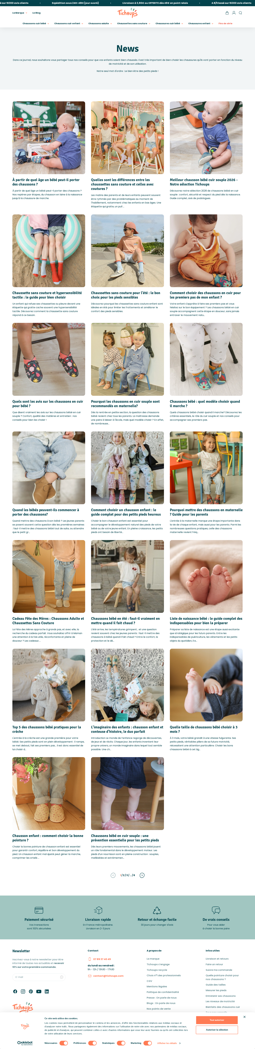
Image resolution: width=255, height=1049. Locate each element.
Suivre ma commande (219, 970)
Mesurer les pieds (216, 990)
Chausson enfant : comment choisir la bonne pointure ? (47, 837)
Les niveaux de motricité (220, 1001)
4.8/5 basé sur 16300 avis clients (202, 3)
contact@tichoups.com (108, 976)
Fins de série (225, 23)
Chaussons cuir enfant (67, 23)
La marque (153, 958)
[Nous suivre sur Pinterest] (31, 991)
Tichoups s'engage (158, 964)
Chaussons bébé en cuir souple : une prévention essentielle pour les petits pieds (125, 837)
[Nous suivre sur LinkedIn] (47, 991)
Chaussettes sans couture (132, 23)
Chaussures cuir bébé (168, 23)
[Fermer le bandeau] (244, 1017)
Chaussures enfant (199, 23)
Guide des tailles (216, 984)
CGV (149, 981)
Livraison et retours (217, 958)
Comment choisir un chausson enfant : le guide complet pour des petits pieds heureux (126, 512)
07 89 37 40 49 (102, 959)
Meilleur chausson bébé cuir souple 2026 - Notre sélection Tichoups (204, 182)
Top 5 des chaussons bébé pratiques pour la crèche (46, 729)
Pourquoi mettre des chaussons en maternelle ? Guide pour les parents (206, 512)
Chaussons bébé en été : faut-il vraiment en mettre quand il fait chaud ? (125, 620)
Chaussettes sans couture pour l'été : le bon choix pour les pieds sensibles (125, 295)
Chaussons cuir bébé (34, 23)
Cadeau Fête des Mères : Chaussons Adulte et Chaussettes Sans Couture (48, 620)
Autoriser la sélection (217, 1029)
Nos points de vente (159, 1008)
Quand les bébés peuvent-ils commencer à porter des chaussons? (45, 512)
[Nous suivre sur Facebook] (15, 991)
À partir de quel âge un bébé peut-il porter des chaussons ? (46, 182)
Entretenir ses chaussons (221, 996)
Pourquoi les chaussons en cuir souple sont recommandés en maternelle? (125, 403)
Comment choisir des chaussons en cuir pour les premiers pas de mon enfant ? (205, 295)
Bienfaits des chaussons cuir (223, 1007)
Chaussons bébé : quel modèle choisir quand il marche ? (205, 403)
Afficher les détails (167, 1043)
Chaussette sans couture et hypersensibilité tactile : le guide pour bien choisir (47, 295)
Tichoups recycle (157, 970)
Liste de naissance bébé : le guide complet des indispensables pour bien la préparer (206, 620)
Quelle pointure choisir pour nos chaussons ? (222, 977)
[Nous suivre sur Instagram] (23, 991)
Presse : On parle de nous (162, 997)
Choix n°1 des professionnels (164, 975)
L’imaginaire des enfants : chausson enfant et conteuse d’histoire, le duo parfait (127, 729)
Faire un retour (214, 964)
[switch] (92, 1043)
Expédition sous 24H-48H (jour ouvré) (46, 3)
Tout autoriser (217, 1020)
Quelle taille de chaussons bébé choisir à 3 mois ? (204, 729)
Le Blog (36, 12)
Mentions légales (157, 986)
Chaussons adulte (98, 23)
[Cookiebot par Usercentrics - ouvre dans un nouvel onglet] (25, 1043)
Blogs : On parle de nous (161, 1003)
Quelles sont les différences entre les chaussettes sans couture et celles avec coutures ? (122, 184)
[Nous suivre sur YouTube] (39, 991)
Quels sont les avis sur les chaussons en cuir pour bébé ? (47, 403)
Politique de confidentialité (163, 992)
